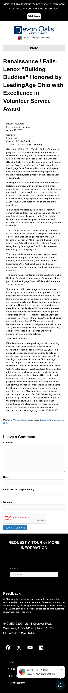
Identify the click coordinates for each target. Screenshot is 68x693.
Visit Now (34, 16)
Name (6, 477)
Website (7, 502)
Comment (9, 442)
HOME (11, 662)
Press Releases (21, 420)
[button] (8, 647)
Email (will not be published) (18, 489)
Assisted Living (48, 420)
